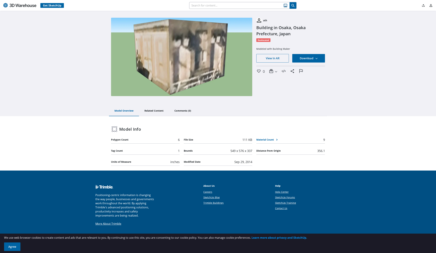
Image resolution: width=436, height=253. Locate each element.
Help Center (282, 192)
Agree (12, 247)
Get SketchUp (52, 5)
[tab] (124, 111)
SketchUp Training (285, 202)
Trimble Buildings (213, 202)
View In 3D (182, 57)
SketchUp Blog (211, 197)
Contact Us (281, 208)
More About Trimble (108, 224)
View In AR (272, 58)
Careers (207, 192)
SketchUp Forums (285, 197)
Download (307, 58)
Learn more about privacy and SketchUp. (279, 238)
